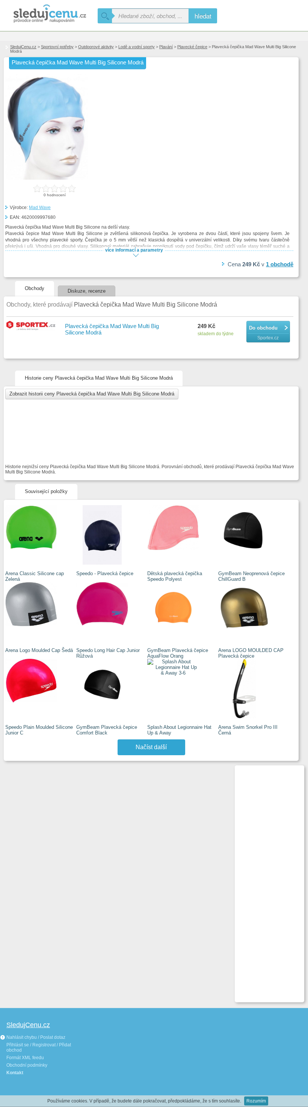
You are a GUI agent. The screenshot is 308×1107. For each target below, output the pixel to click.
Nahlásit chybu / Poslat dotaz (35, 1037)
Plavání (166, 46)
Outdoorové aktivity (96, 46)
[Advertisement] (266, 881)
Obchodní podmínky (26, 1065)
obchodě (279, 264)
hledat (203, 15)
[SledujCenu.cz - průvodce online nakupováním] (49, 14)
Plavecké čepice (192, 46)
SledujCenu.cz (23, 46)
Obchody (34, 288)
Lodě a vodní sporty (136, 46)
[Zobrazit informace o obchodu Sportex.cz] (31, 326)
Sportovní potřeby (57, 46)
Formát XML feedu (25, 1057)
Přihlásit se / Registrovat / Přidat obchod (38, 1047)
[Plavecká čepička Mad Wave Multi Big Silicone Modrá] (46, 178)
